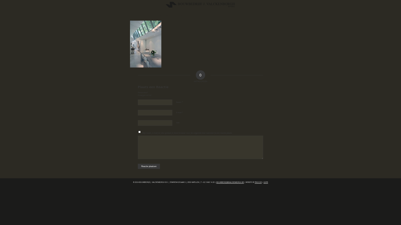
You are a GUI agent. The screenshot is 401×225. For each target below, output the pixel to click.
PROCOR (258, 182)
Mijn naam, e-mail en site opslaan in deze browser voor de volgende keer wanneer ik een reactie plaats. (187, 133)
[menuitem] (148, 15)
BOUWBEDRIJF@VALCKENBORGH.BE (230, 182)
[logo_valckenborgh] (200, 5)
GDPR (265, 182)
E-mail (179, 112)
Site (178, 122)
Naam (179, 102)
